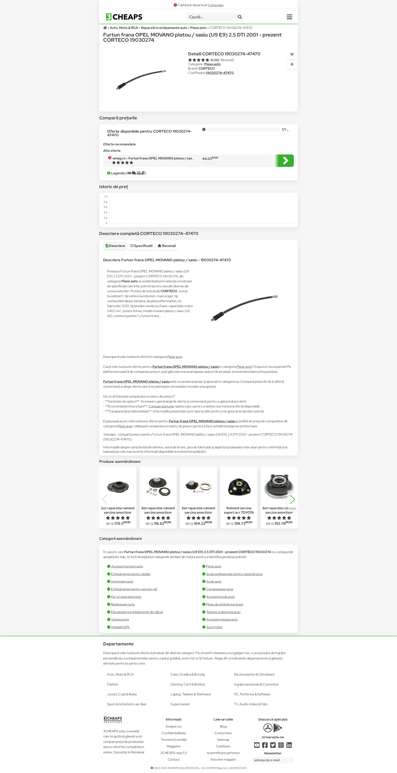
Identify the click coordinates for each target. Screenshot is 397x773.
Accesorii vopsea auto (222, 619)
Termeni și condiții (174, 739)
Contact (174, 759)
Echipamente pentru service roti (134, 589)
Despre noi (173, 726)
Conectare (216, 5)
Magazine (174, 746)
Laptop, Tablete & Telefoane (191, 694)
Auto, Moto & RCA (120, 674)
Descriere (116, 245)
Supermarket (180, 704)
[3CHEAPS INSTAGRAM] (281, 746)
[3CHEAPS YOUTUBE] (257, 746)
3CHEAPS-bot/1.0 (173, 753)
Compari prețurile (161, 406)
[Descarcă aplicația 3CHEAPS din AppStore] (268, 730)
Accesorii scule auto (220, 597)
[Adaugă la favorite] (292, 54)
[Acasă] (105, 28)
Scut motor (214, 627)
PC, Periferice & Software (252, 694)
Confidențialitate (173, 733)
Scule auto (213, 581)
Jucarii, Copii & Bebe (122, 694)
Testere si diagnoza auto (223, 612)
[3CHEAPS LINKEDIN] (289, 746)
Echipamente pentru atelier (131, 574)
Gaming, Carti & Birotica (188, 684)
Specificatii (143, 245)
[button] (292, 499)
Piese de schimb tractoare (224, 604)
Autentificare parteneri (223, 753)
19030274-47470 (220, 73)
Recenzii (168, 245)
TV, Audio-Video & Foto (250, 704)
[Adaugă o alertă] (292, 64)
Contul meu (223, 733)
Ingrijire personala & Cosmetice (256, 684)
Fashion (112, 684)
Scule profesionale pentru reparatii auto (234, 574)
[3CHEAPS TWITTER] (273, 746)
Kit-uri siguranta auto (126, 597)
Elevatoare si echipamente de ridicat (137, 612)
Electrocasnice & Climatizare (254, 674)
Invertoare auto (122, 581)
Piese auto (212, 64)
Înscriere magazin (223, 759)
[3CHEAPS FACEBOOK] (265, 746)
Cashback (223, 746)
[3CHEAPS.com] (124, 16)
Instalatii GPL (120, 627)
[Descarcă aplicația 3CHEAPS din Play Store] (277, 730)
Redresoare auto (123, 604)
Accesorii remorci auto (127, 566)
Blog (223, 726)
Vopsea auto (120, 619)
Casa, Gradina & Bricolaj (188, 674)
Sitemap (223, 739)
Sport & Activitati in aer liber (127, 704)
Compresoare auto (219, 589)
